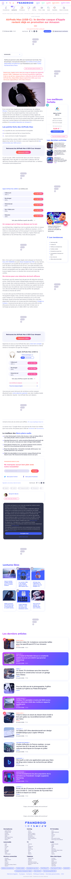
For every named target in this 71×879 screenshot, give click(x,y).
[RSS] (34, 826)
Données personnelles (53, 874)
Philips (29, 847)
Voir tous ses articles (11, 498)
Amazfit (7, 858)
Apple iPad (30, 858)
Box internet (53, 257)
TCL (29, 851)
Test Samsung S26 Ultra (50, 871)
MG (5, 849)
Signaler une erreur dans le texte (11, 483)
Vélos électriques (55, 856)
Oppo (6, 835)
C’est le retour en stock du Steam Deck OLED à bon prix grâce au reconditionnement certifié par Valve (60, 153)
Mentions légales (12, 874)
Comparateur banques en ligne (23, 871)
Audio (14, 488)
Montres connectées (10, 856)
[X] (26, 826)
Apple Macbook (55, 832)
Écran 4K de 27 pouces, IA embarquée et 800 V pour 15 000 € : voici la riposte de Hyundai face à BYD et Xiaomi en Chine (34, 791)
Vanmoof (53, 865)
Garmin (6, 862)
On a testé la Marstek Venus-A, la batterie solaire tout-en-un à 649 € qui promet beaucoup (32, 658)
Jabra (52, 846)
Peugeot (7, 850)
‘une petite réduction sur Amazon (19, 122)
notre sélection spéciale (19, 393)
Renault (6, 851)
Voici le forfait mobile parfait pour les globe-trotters (8, 583)
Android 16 (66, 868)
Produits (44, 488)
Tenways (53, 864)
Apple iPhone (8, 831)
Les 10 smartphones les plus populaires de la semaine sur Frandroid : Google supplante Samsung (33, 776)
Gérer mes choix (23, 536)
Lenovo (53, 834)
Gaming (29, 829)
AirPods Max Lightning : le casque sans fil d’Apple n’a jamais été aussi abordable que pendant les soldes (37, 584)
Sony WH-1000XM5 (8, 262)
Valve (29, 839)
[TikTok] (42, 826)
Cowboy (53, 858)
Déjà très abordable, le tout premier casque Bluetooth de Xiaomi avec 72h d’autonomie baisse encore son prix (22, 454)
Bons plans (55, 3)
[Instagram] (28, 826)
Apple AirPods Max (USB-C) (10, 188)
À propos (22, 874)
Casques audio (24, 488)
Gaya (52, 860)
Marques (35, 488)
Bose (52, 845)
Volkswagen (8, 854)
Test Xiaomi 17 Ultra (56, 868)
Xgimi (29, 852)
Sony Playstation (32, 838)
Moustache (54, 862)
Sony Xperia (7, 838)
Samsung (30, 849)
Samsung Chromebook (57, 839)
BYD (6, 845)
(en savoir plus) (33, 520)
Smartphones (8, 829)
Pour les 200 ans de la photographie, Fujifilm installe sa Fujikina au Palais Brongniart (33, 688)
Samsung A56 (53, 242)
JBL (52, 847)
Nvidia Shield (31, 837)
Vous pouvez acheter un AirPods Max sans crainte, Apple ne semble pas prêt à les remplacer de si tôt (38, 606)
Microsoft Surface (55, 838)
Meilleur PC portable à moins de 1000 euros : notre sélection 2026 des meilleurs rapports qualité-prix (33, 702)
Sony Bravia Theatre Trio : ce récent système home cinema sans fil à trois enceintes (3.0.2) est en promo (23, 445)
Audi (6, 844)
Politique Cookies (38, 874)
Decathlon (54, 859)
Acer (52, 831)
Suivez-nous (47, 31)
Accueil (4, 13)
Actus (38, 3)
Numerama (40, 428)
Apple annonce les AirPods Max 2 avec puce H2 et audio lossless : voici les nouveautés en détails (9, 606)
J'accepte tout (24, 533)
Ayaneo (30, 832)
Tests (43, 3)
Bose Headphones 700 (27, 262)
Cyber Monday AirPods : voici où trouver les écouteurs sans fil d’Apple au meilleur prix (23, 606)
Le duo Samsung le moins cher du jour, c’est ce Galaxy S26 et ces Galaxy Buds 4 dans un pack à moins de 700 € (23, 436)
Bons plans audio (18, 13)
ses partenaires (15, 525)
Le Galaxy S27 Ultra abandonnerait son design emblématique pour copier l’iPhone (34, 732)
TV (28, 842)
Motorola (7, 834)
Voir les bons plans (32, 68)
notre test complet (35, 344)
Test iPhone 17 (44, 868)
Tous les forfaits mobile (58, 136)
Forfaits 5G (53, 244)
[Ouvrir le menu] (3, 3)
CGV (62, 874)
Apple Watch (8, 859)
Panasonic (30, 846)
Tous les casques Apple (16, 386)
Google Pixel (8, 832)
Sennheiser (54, 851)
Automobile (7, 842)
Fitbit (6, 860)
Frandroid (31, 428)
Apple (6, 488)
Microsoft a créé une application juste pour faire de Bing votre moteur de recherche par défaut (34, 761)
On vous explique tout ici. (35, 422)
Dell (52, 833)
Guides (48, 3)
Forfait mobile (65, 3)
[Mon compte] (13, 3)
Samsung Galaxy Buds (56, 850)
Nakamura (53, 863)
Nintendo (30, 835)
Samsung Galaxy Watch (10, 864)
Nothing (53, 849)
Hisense (30, 844)
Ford (6, 847)
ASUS (29, 831)
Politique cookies (12, 530)
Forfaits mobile (54, 249)
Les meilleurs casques (15, 383)
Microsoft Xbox (31, 834)
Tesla (6, 852)
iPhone (4, 111)
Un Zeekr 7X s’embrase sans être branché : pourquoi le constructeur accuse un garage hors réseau (33, 673)
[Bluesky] (45, 826)
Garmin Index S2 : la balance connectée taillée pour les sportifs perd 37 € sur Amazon (60, 144)
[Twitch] (40, 826)
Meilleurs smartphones (56, 246)
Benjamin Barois (13, 493)
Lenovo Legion (31, 833)
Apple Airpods (54, 844)
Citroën (6, 846)
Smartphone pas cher (55, 251)
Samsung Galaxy (9, 837)
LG (28, 845)
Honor (52, 835)
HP (52, 837)
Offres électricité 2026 (56, 259)
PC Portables (54, 829)
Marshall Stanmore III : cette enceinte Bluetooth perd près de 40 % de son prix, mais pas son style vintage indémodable (23, 441)
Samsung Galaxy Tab (33, 863)
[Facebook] (31, 826)
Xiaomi (6, 839)
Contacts (29, 874)
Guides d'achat (20, 698)
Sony (29, 850)
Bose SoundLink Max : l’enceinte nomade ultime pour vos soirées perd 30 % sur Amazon (22, 449)
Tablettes (30, 856)
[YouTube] (37, 826)
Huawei (6, 833)
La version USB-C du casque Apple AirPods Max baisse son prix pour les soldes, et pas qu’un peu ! (23, 584)
